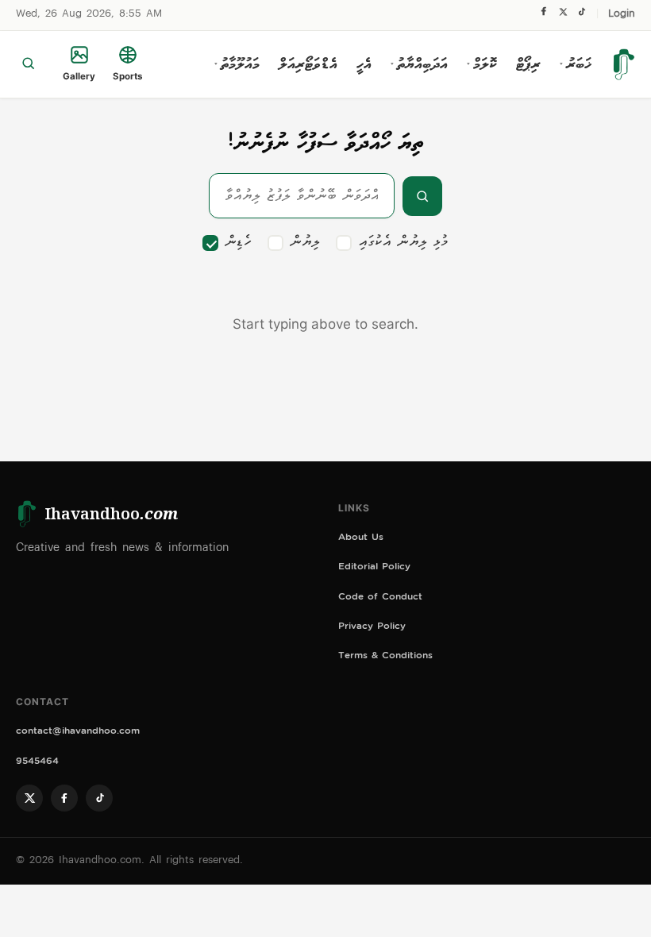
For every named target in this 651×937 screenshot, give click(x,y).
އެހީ (364, 64)
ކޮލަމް (482, 64)
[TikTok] (581, 15)
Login (621, 14)
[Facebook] (543, 15)
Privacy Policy (372, 628)
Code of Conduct (380, 598)
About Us (360, 539)
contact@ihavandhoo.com (78, 732)
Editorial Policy (374, 568)
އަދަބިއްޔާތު (419, 64)
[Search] (28, 64)
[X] (563, 15)
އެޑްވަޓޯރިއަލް (308, 64)
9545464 (37, 763)
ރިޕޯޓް (528, 64)
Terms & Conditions (385, 657)
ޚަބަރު (575, 64)
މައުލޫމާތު (237, 64)
